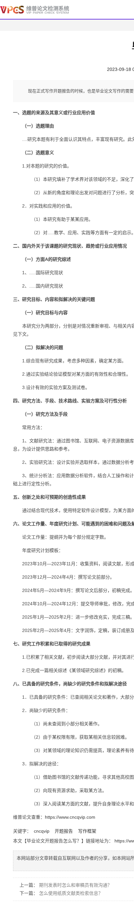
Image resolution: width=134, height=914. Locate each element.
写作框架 (87, 831)
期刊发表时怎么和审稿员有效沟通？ (75, 885)
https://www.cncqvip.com (70, 817)
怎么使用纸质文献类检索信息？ (71, 893)
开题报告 (64, 831)
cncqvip (41, 831)
